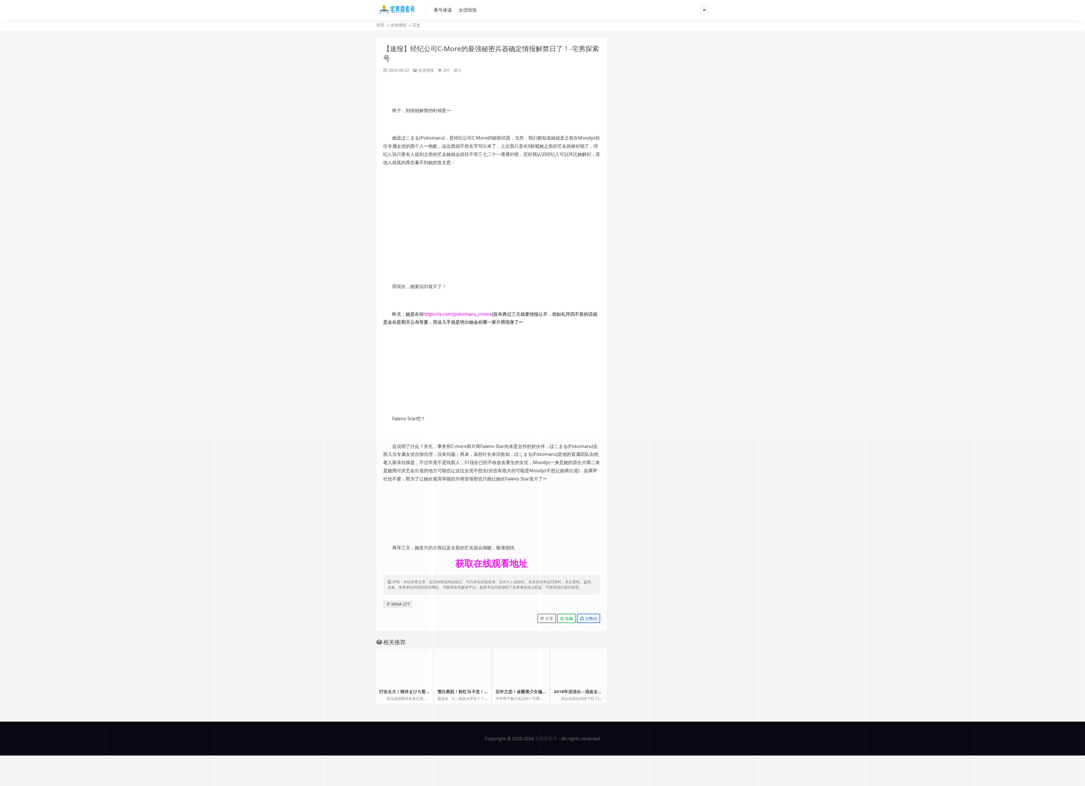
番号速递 (443, 10)
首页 (380, 25)
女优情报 (468, 10)
